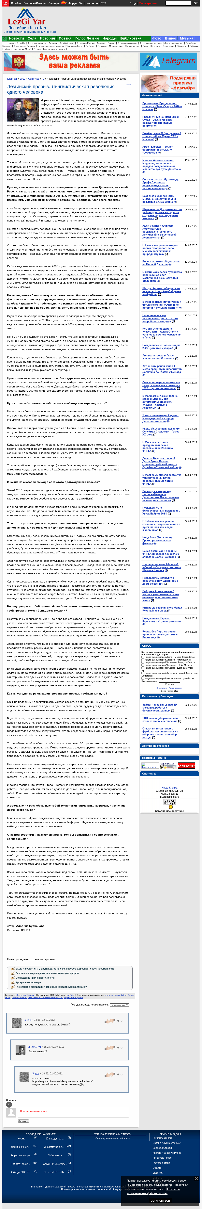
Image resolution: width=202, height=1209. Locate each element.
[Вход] (9, 1105)
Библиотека (130, 38)
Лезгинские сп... (20, 1146)
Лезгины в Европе (106, 43)
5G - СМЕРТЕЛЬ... (55, 1172)
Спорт (146, 46)
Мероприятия (116, 46)
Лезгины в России (85, 43)
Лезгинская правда (36, 43)
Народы (110, 38)
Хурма (21, 1138)
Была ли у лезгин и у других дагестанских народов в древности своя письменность (65, 968)
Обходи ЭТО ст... (21, 1172)
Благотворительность (54, 49)
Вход (133, 3)
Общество (182, 46)
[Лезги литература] (186, 767)
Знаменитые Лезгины (24, 46)
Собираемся (55, 1155)
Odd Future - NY (19, 997)
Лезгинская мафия (173, 43)
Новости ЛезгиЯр (16, 43)
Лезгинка (102, 46)
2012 (22, 78)
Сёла (32, 38)
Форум (72, 3)
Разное (37, 49)
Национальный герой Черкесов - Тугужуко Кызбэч (170, 662)
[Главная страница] (4, 40)
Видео (170, 38)
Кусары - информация (28, 982)
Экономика (168, 46)
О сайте (16, 3)
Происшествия (132, 46)
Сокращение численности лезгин (35, 977)
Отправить (23, 1121)
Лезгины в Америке (127, 43)
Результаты (162, 688)
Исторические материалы (51, 46)
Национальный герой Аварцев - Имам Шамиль (168, 660)
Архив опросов (175, 688)
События (194, 46)
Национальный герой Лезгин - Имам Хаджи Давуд (170, 657)
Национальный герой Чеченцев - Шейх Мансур (168, 665)
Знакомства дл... (54, 1146)
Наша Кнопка (169, 787)
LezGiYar (70, 995)
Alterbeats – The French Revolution (45, 997)
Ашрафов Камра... (21, 1155)
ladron (124, 995)
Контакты (92, 3)
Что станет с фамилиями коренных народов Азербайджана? (51, 987)
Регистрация (148, 3)
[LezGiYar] (20, 1049)
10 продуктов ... (55, 1138)
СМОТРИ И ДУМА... (55, 1163)
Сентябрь (33, 78)
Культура (155, 46)
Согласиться (160, 1200)
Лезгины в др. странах (150, 43)
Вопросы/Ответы (35, 3)
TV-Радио (90, 46)
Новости (16, 38)
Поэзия (65, 38)
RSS (103, 3)
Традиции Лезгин (74, 46)
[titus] (17, 1022)
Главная (12, 78)
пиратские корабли (73, 997)
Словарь (54, 3)
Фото (156, 38)
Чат (81, 3)
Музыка (186, 38)
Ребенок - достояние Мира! (17, 49)
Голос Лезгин (87, 38)
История (47, 38)
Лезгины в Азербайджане (61, 43)
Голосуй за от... (20, 1163)
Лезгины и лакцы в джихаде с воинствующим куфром (47, 973)
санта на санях (112, 995)
